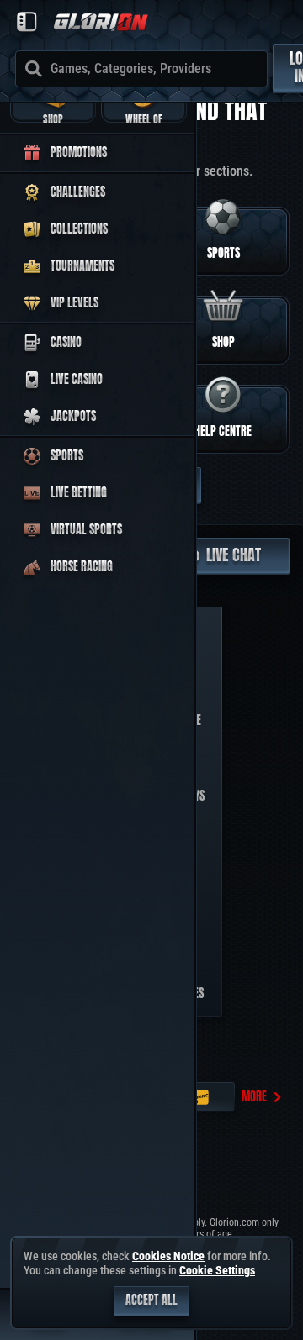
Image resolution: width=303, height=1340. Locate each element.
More (254, 1097)
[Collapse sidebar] (27, 22)
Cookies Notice (168, 1256)
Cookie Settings (217, 1270)
